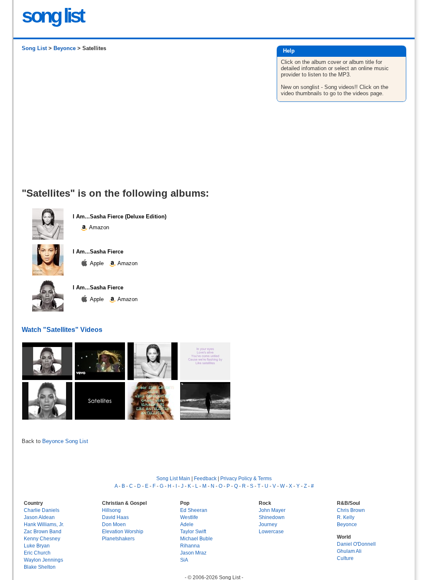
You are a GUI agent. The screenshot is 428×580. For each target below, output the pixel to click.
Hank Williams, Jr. (44, 524)
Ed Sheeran (193, 510)
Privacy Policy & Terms (246, 478)
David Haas (115, 517)
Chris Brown (351, 510)
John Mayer (272, 510)
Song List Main (173, 478)
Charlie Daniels (41, 510)
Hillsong (111, 510)
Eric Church (37, 552)
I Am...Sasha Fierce (98, 251)
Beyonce (65, 48)
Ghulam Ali (349, 551)
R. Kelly (345, 517)
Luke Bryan (37, 545)
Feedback (205, 478)
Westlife (189, 517)
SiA (184, 559)
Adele (187, 524)
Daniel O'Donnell (356, 544)
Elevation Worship (122, 531)
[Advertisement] (141, 122)
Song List (34, 48)
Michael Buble (196, 538)
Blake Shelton (40, 567)
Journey (268, 524)
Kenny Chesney (42, 538)
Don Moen (114, 524)
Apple (97, 263)
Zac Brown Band (42, 531)
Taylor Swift (193, 531)
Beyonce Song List (65, 441)
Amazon (98, 227)
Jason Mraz (193, 552)
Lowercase (271, 531)
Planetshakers (118, 538)
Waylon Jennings (43, 559)
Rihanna (190, 545)
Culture (345, 558)
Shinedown (272, 517)
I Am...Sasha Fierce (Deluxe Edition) (119, 216)
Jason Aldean (39, 517)
